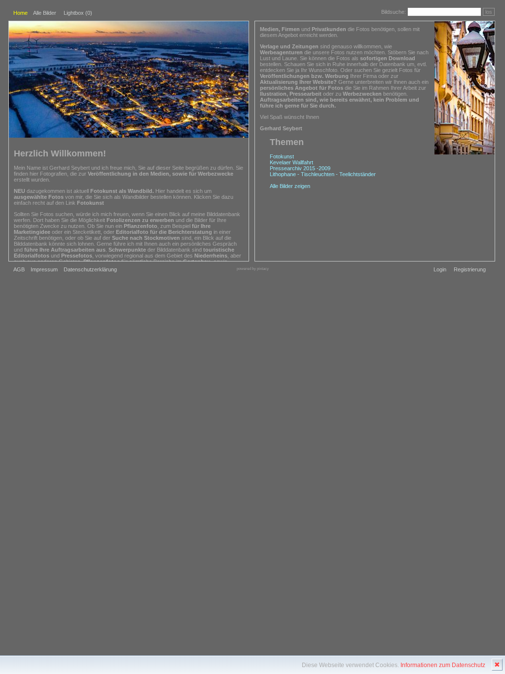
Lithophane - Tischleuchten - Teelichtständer (323, 174)
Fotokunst (282, 156)
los (488, 12)
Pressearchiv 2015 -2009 (300, 168)
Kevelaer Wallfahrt (291, 162)
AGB (19, 269)
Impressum (44, 269)
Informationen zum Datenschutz (442, 665)
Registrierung (470, 269)
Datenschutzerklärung (90, 269)
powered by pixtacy (253, 268)
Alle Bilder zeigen (290, 186)
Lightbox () (78, 13)
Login (439, 269)
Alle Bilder (44, 13)
